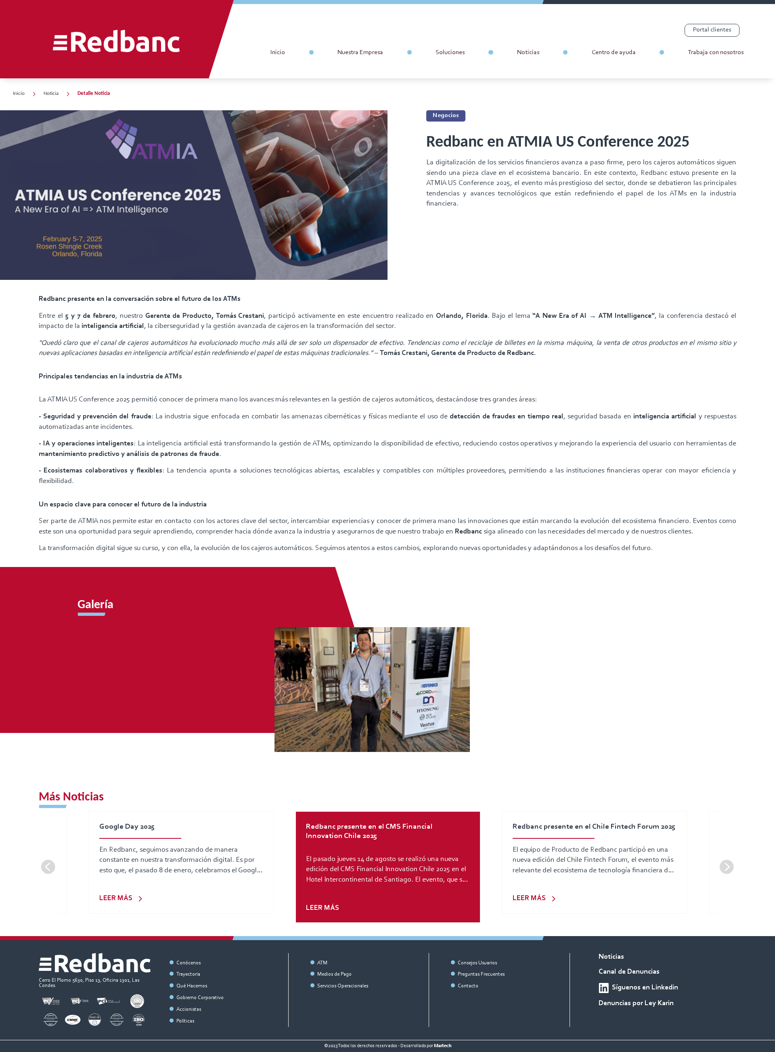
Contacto (468, 986)
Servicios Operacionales (342, 986)
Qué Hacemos (191, 986)
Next (726, 867)
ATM (322, 963)
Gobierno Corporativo (200, 997)
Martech (442, 1046)
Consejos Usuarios (477, 963)
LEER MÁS (115, 898)
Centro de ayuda (614, 52)
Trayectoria (188, 974)
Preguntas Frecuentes (481, 974)
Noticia (51, 93)
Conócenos (188, 963)
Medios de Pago (334, 974)
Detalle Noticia (94, 93)
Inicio (277, 52)
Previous (48, 867)
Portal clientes (712, 30)
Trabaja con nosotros (716, 52)
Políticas (185, 1021)
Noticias (528, 52)
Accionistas (188, 1009)
